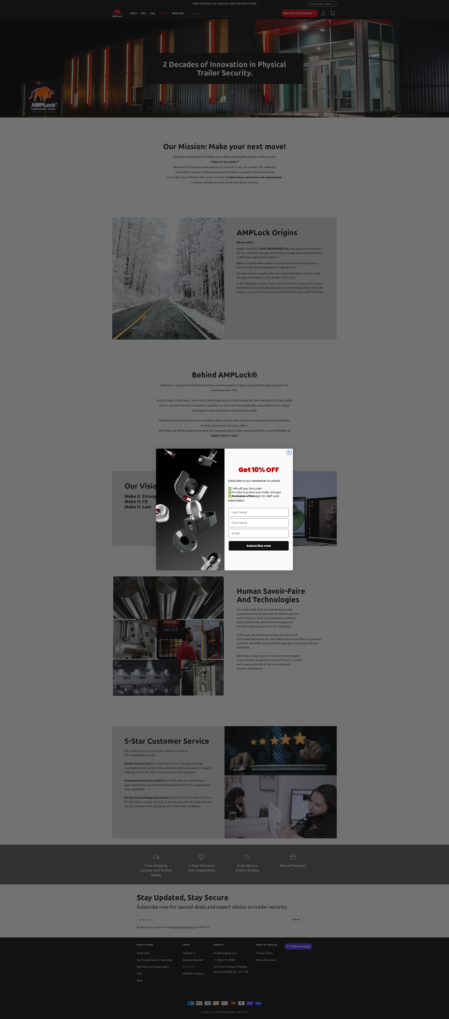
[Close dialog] (289, 452)
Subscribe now (259, 546)
